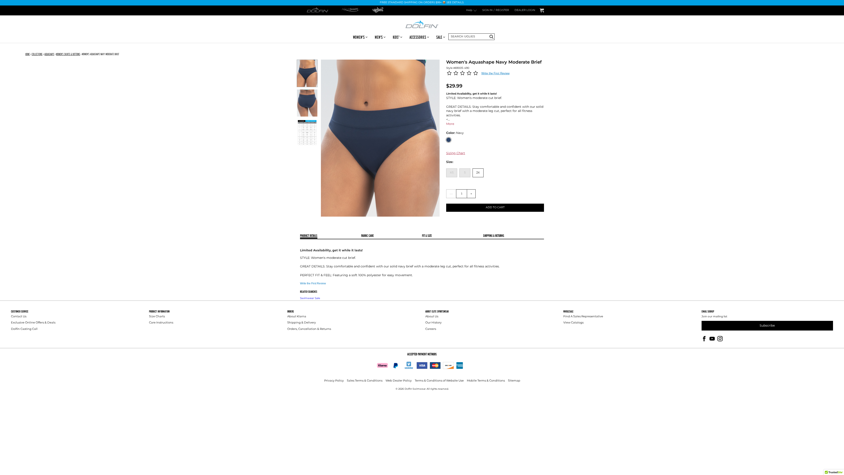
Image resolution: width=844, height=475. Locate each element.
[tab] (330, 236)
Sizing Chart (455, 153)
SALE (439, 37)
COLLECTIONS (37, 54)
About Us (431, 316)
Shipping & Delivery (301, 322)
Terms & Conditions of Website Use (439, 380)
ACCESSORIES (417, 37)
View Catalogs (573, 322)
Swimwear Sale (310, 298)
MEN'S (379, 37)
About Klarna (296, 316)
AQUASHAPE (49, 54)
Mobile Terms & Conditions (486, 380)
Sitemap (514, 380)
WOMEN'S (359, 37)
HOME (27, 54)
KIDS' (396, 37)
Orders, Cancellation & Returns (309, 329)
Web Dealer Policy (399, 380)
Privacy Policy (334, 380)
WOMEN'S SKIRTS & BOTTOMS (68, 54)
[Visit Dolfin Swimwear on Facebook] (704, 338)
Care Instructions (161, 322)
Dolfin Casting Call (24, 329)
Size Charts (157, 316)
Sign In (487, 10)
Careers (430, 329)
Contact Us (18, 316)
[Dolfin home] (422, 24)
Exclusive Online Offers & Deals (33, 322)
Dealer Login (525, 10)
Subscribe (767, 325)
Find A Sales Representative (583, 316)
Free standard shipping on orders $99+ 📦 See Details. (422, 3)
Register (502, 10)
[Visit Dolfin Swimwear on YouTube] (712, 338)
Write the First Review (495, 73)
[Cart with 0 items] (542, 10)
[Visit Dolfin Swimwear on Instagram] (720, 338)
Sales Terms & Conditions (364, 380)
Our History (433, 322)
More (450, 123)
